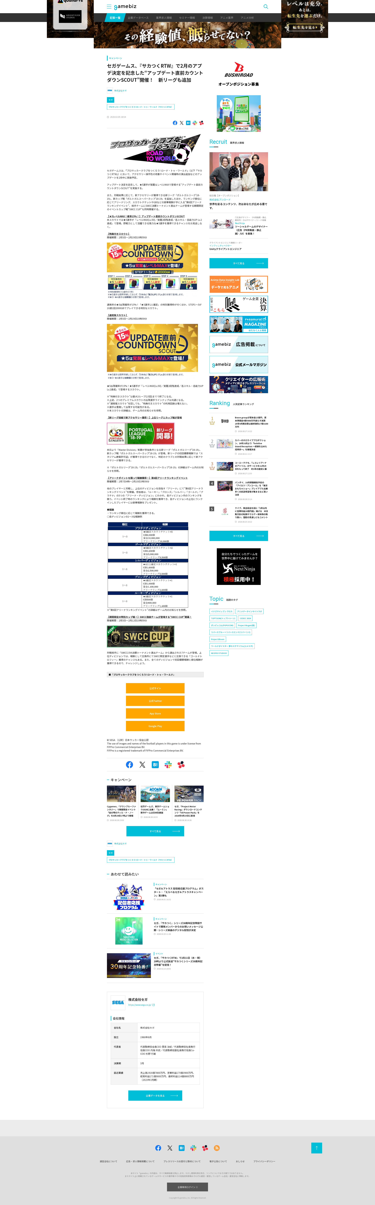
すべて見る (155, 831)
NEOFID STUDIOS (219, 653)
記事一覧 (115, 17)
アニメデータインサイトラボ (249, 611)
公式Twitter (155, 701)
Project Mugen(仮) (246, 625)
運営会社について (108, 1161)
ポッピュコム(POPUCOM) (222, 625)
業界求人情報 (164, 17)
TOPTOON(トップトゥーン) (223, 618)
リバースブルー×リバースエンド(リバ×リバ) (230, 632)
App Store (155, 713)
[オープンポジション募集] (239, 74)
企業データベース (138, 17)
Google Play (155, 726)
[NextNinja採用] (239, 566)
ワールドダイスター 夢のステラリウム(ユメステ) (232, 646)
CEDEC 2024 (245, 618)
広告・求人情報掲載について (140, 1161)
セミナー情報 (187, 17)
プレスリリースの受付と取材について (182, 1161)
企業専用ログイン (186, 1187)
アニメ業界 (226, 17)
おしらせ (240, 1161)
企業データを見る (155, 1095)
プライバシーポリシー (264, 1161)
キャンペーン (115, 58)
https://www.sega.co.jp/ (139, 1004)
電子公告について (218, 1161)
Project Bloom (217, 639)
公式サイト (155, 688)
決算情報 (207, 17)
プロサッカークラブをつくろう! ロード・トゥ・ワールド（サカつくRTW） (141, 106)
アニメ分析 (247, 17)
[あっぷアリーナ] (239, 113)
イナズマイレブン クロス (221, 611)
